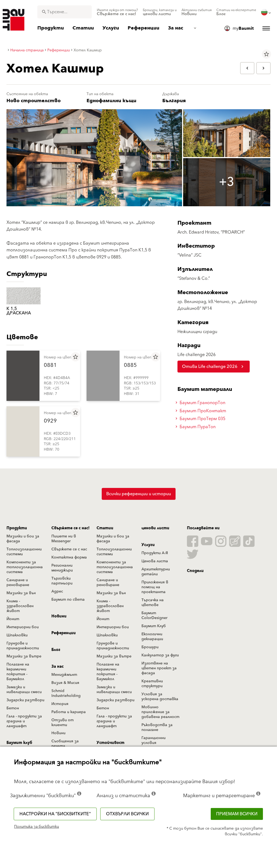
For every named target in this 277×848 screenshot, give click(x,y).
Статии (105, 528)
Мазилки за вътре (23, 656)
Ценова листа (154, 561)
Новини (59, 616)
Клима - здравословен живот (20, 606)
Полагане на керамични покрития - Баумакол (17, 671)
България (174, 101)
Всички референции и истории (138, 494)
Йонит (12, 619)
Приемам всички (237, 814)
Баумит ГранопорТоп (202, 403)
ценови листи (155, 528)
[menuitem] (117, 12)
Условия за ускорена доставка (159, 696)
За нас (57, 666)
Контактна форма (69, 557)
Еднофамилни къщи (111, 101)
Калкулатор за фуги (160, 655)
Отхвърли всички (127, 814)
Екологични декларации (152, 636)
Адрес (57, 591)
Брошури (150, 647)
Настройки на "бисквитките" (55, 814)
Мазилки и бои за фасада (22, 538)
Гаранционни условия (153, 740)
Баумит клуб (19, 743)
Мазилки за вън (21, 593)
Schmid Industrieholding (66, 693)
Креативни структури (152, 683)
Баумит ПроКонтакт (202, 411)
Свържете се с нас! (70, 528)
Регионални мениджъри (62, 568)
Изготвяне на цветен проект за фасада (159, 668)
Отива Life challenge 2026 (210, 366)
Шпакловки (17, 635)
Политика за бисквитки (36, 826)
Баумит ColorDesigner (154, 615)
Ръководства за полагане (157, 727)
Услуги (148, 545)
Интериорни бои (22, 627)
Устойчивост (110, 743)
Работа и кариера (68, 712)
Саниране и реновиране (17, 582)
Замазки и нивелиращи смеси (24, 689)
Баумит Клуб (153, 626)
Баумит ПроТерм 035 (202, 419)
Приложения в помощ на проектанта (154, 587)
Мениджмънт (64, 674)
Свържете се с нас (69, 549)
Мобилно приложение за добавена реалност (160, 712)
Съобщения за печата (65, 743)
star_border (266, 54)
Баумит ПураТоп (197, 427)
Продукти (16, 528)
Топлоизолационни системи (24, 551)
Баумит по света (68, 599)
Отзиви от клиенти (62, 722)
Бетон (12, 708)
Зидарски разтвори (25, 700)
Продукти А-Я (154, 553)
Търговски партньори (61, 581)
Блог (55, 650)
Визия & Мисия (65, 683)
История (59, 704)
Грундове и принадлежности (22, 645)
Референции (63, 633)
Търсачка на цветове (152, 602)
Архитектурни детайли (155, 571)
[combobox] (64, 11)
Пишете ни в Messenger (63, 538)
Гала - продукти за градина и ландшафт (24, 721)
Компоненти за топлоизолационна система (24, 567)
